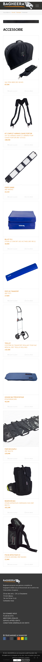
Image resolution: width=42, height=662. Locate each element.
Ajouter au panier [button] (13, 91)
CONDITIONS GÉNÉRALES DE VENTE (16, 623)
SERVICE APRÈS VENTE (11, 620)
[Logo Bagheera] (18, 6)
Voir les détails (29, 91)
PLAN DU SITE (8, 616)
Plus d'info (25, 660)
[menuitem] (32, 6)
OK (17, 660)
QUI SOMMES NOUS (10, 613)
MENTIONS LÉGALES (10, 618)
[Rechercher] (32, 6)
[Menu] (36, 6)
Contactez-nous (8, 601)
